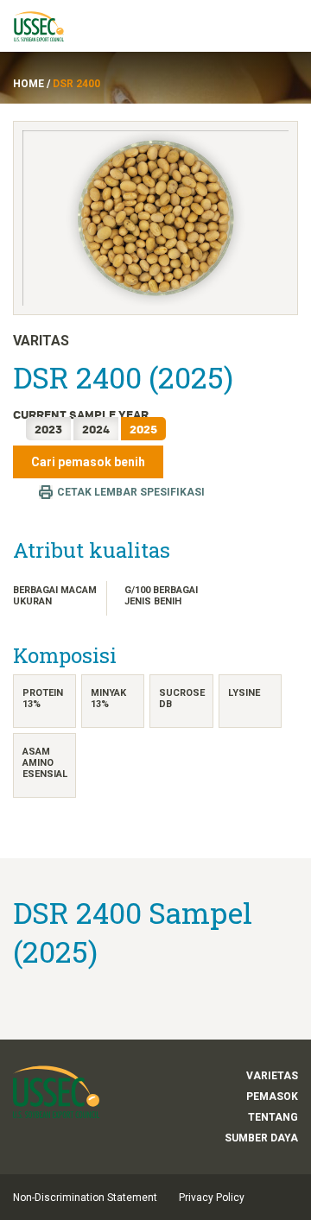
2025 (143, 428)
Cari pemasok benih (88, 462)
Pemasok (272, 1096)
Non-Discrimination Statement (85, 1198)
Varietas (272, 1076)
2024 (96, 428)
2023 (48, 428)
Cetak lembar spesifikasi (131, 492)
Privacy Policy (211, 1198)
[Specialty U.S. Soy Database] (46, 26)
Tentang (273, 1117)
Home (28, 84)
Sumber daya (261, 1138)
